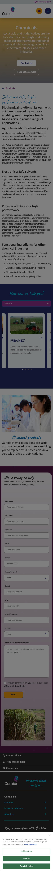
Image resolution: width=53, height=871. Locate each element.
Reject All (26, 859)
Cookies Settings (26, 851)
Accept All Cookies (26, 866)
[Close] (50, 835)
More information (30, 844)
